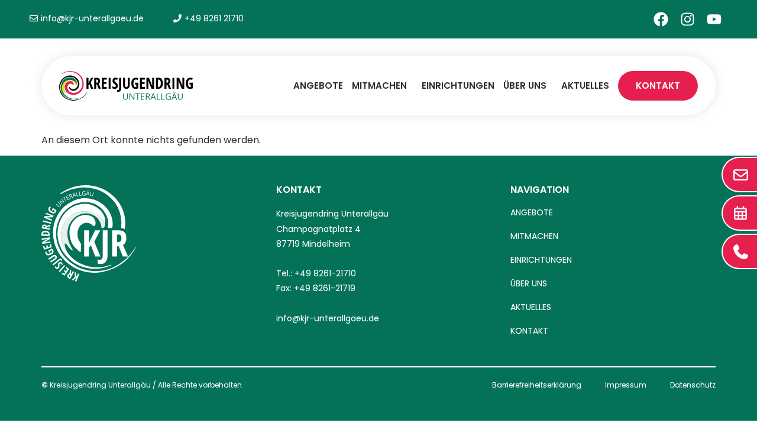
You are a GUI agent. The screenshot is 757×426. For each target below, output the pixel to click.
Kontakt (658, 85)
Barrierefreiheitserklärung (536, 385)
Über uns (524, 85)
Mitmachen (379, 85)
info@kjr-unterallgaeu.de (327, 318)
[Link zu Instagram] (687, 19)
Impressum (625, 385)
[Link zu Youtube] (714, 19)
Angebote (318, 85)
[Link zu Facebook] (661, 19)
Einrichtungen (458, 85)
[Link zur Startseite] (126, 86)
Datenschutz (693, 385)
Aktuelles (585, 85)
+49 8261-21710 (325, 273)
